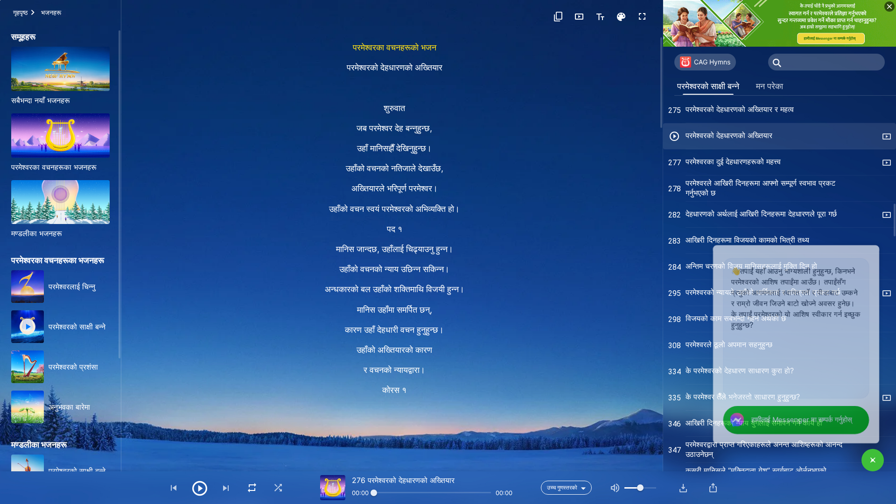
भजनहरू (51, 12)
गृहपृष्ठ (20, 12)
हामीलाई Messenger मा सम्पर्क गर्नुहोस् (797, 419)
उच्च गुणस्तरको (562, 487)
